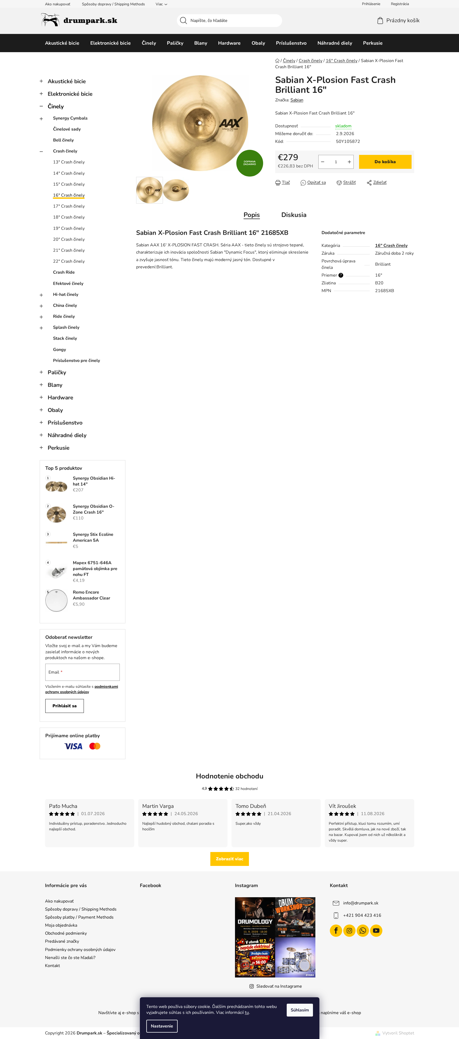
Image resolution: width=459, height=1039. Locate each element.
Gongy (59, 350)
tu (247, 1012)
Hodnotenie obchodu (229, 776)
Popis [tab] (252, 215)
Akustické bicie (67, 81)
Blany (55, 385)
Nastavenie (162, 1026)
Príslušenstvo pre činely (76, 361)
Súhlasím (300, 1010)
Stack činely (65, 338)
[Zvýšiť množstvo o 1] (349, 162)
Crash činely (65, 151)
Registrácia (400, 3)
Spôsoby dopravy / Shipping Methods (113, 4)
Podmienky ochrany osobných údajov (80, 950)
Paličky (57, 372)
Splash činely (66, 327)
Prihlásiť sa (65, 706)
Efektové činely (68, 284)
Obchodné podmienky (66, 933)
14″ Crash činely (69, 173)
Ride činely (64, 316)
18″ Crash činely (69, 217)
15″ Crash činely (69, 184)
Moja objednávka (61, 925)
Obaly (55, 410)
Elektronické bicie (70, 94)
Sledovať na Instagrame (279, 986)
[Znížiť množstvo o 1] (323, 162)
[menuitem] (62, 43)
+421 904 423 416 (362, 915)
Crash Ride (64, 272)
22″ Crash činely (69, 261)
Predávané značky (62, 941)
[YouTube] (376, 931)
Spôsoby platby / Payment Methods (79, 917)
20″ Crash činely (69, 239)
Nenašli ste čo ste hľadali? (70, 958)
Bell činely (63, 140)
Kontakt (52, 966)
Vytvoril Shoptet (398, 1033)
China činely (65, 305)
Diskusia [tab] (294, 215)
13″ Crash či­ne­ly (69, 162)
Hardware (60, 397)
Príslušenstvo (65, 422)
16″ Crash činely (69, 195)
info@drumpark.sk (360, 903)
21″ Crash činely (69, 250)
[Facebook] (336, 931)
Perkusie (58, 448)
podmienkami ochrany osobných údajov (81, 689)
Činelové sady (67, 129)
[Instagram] (349, 931)
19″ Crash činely (69, 228)
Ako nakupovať (57, 4)
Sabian (296, 100)
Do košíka (385, 162)
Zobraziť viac (229, 859)
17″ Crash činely (69, 206)
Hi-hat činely (65, 294)
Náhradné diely (67, 435)
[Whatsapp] (363, 931)
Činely (56, 106)
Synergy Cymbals (70, 118)
